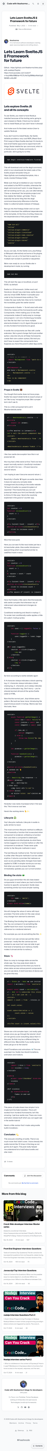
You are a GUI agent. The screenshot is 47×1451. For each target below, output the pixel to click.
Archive (21, 1423)
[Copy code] (40, 158)
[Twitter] (18, 1407)
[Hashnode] (29, 1407)
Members (13, 1423)
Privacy (28, 1423)
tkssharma (14, 40)
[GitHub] (22, 1407)
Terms (35, 1423)
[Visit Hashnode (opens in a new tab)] (23, 1440)
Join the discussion (34, 1175)
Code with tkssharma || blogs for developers (18, 3)
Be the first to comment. (30, 1183)
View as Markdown (24, 29)
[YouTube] (25, 1407)
